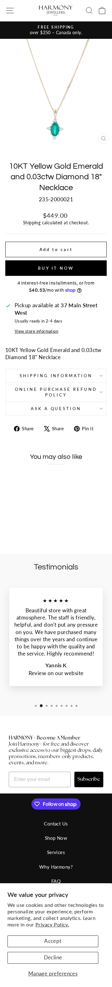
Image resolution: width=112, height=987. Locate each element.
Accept (52, 941)
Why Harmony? (56, 867)
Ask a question (56, 408)
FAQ (56, 881)
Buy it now (56, 268)
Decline (53, 957)
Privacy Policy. (52, 924)
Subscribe (88, 779)
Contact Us (56, 823)
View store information (36, 331)
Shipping (31, 222)
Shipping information (56, 375)
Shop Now (56, 838)
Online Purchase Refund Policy (56, 392)
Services (56, 852)
